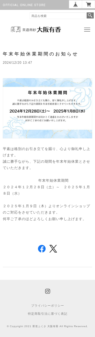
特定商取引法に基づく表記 (47, 313)
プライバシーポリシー (47, 305)
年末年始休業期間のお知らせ (41, 53)
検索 (90, 15)
